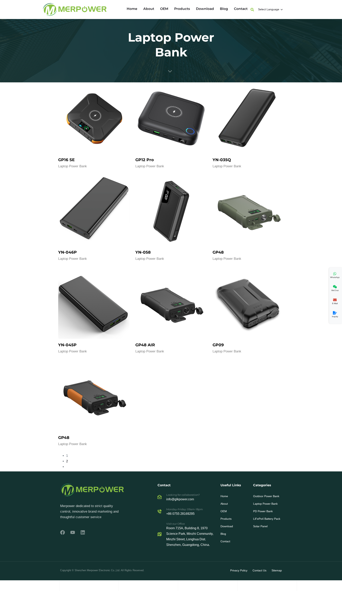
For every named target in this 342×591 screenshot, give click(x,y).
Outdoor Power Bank (266, 496)
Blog (224, 9)
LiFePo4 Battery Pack (266, 518)
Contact (241, 9)
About (148, 9)
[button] (252, 9)
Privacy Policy (238, 570)
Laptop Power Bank (72, 166)
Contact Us (259, 570)
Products (182, 9)
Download (205, 9)
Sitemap (277, 570)
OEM (164, 9)
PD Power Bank (263, 511)
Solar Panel (260, 526)
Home (132, 9)
